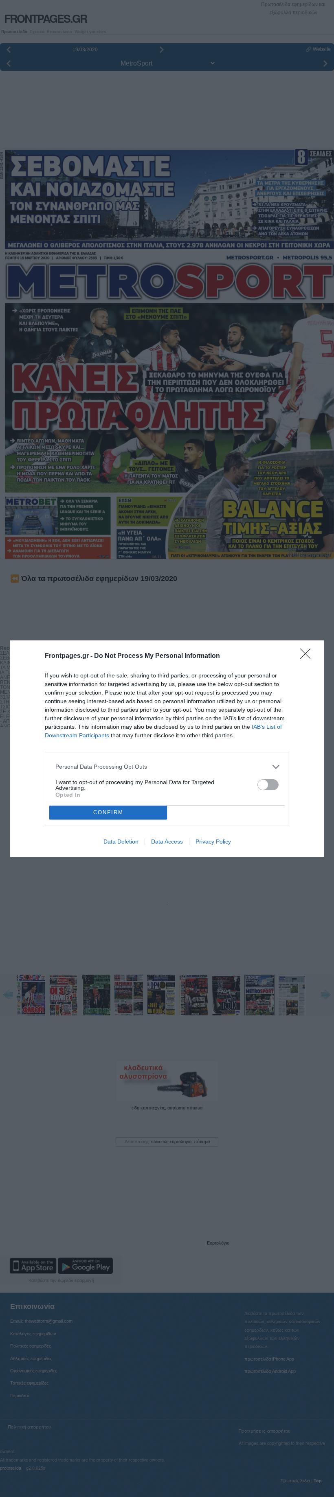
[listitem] (167, 767)
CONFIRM (108, 812)
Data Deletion (120, 841)
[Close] (308, 656)
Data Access (167, 841)
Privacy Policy (213, 841)
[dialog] (167, 748)
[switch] (268, 784)
